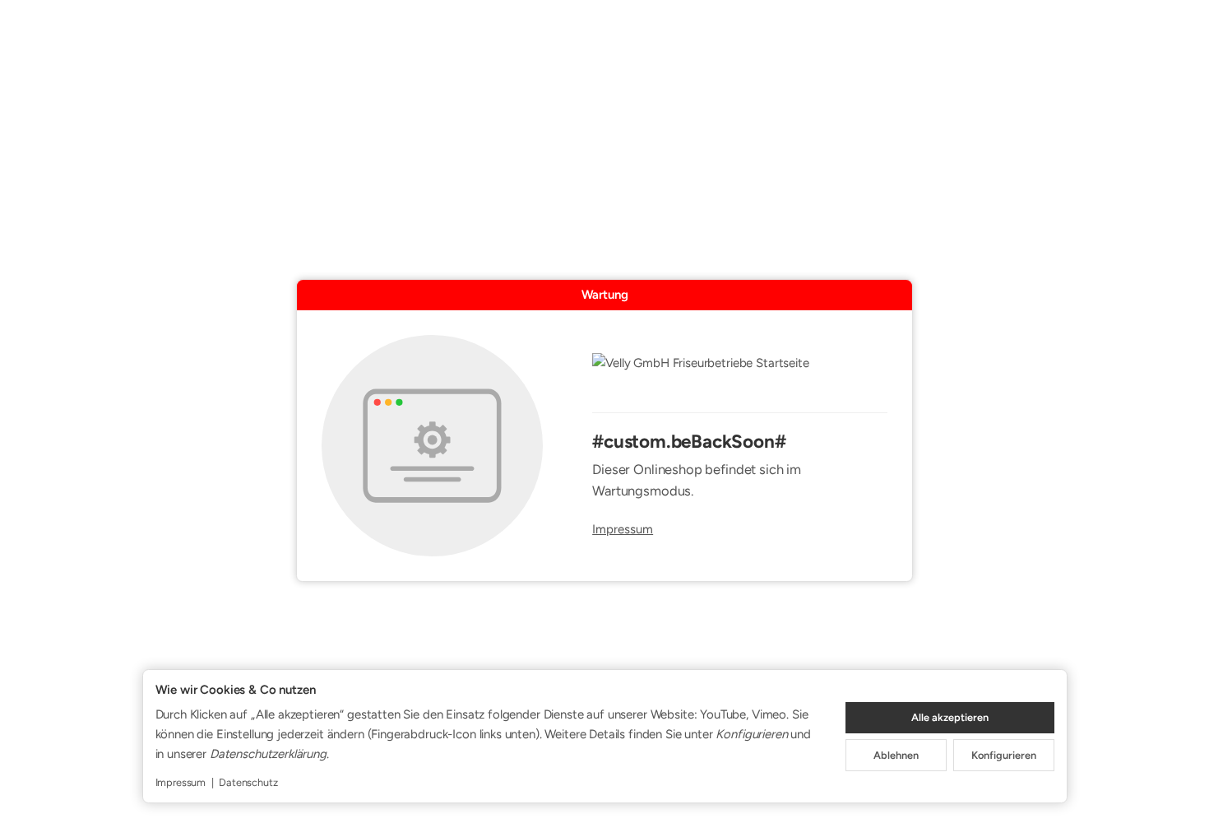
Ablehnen (896, 755)
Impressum (622, 529)
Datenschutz (248, 782)
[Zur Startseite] (739, 373)
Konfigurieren (1003, 755)
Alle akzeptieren (950, 717)
